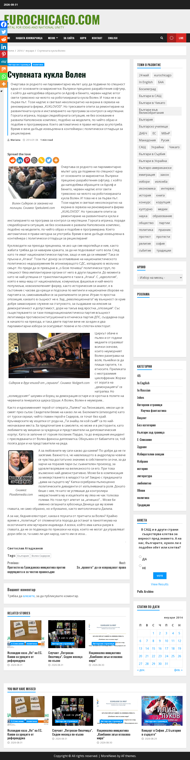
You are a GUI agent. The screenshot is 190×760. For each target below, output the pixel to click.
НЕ (144, 568)
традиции (163, 250)
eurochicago (162, 75)
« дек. (141, 670)
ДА (144, 559)
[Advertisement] (163, 329)
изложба (161, 181)
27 (140, 664)
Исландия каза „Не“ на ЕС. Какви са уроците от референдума (26, 634)
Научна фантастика (153, 410)
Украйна (157, 147)
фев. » (178, 670)
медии (162, 209)
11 (173, 641)
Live (181, 38)
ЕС (154, 133)
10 (166, 641)
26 (179, 656)
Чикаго (174, 147)
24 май (144, 75)
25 (173, 656)
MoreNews (108, 756)
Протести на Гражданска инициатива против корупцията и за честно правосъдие (36, 567)
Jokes (140, 397)
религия (145, 243)
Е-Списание (17, 643)
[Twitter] (48, 160)
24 (166, 656)
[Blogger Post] (34, 160)
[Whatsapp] (3, 76)
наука (143, 216)
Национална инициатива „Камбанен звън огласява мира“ (107, 634)
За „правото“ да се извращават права (101, 565)
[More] (56, 160)
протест (145, 237)
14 (147, 648)
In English (146, 82)
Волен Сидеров (41, 555)
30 (160, 664)
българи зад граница (150, 432)
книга (160, 195)
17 (166, 648)
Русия (165, 140)
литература (144, 476)
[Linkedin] (20, 160)
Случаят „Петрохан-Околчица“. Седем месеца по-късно (66, 634)
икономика (147, 188)
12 (179, 641)
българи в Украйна (153, 161)
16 (160, 648)
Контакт (97, 38)
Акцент (142, 418)
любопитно (144, 483)
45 (139, 375)
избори (144, 181)
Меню (51, 38)
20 (140, 656)
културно (146, 209)
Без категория (146, 425)
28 (147, 664)
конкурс (145, 202)
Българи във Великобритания (151, 111)
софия (160, 243)
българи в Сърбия (152, 154)
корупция (163, 202)
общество (146, 223)
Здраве (142, 447)
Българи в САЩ (150, 96)
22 (153, 656)
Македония (147, 140)
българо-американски (155, 168)
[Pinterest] (27, 160)
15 (153, 648)
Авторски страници (19, 64)
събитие (145, 250)
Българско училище (153, 126)
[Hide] (1, 91)
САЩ (142, 147)
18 (173, 648)
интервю (167, 188)
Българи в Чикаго (152, 103)
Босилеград (147, 89)
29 (153, 664)
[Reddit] (12, 160)
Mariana (15, 139)
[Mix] (3, 69)
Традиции (143, 505)
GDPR (83, 38)
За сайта (68, 38)
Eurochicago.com (52, 19)
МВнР (165, 133)
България (23, 555)
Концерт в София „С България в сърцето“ (162, 711)
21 (147, 656)
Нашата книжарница (29, 38)
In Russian (143, 390)
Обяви (141, 490)
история (145, 195)
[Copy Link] (41, 160)
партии (164, 223)
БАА (161, 82)
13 (140, 648)
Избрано (142, 461)
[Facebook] (3, 24)
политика (38, 64)
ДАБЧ (143, 133)
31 (166, 664)
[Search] (161, 38)
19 (179, 648)
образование (162, 216)
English (112, 38)
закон (164, 175)
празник (164, 230)
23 (160, 656)
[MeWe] (3, 61)
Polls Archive (145, 591)
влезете (29, 596)
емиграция (147, 175)
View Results (159, 584)
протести (163, 237)
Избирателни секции (150, 454)
